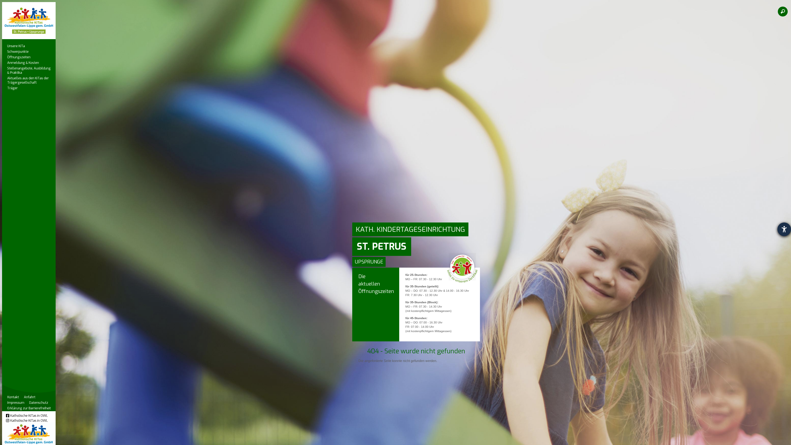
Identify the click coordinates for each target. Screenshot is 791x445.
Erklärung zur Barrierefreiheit (29, 408)
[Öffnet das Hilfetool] (784, 229)
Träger (12, 88)
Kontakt (13, 397)
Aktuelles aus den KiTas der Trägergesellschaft (28, 80)
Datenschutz (38, 402)
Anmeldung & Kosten (23, 63)
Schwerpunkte (18, 51)
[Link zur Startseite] (29, 18)
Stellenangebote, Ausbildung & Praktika (29, 70)
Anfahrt (29, 397)
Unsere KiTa (16, 46)
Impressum (15, 402)
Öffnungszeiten (18, 57)
